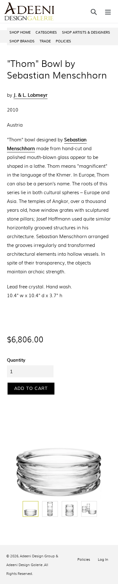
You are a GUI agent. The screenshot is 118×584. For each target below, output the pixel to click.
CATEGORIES (46, 32)
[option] (30, 508)
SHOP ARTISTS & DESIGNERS (86, 32)
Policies (83, 559)
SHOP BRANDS (22, 40)
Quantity (16, 360)
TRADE (45, 40)
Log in (103, 559)
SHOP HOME (20, 32)
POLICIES (63, 40)
